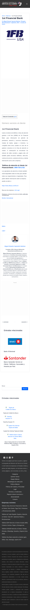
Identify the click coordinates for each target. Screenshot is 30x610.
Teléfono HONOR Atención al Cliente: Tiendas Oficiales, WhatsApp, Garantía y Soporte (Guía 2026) (14, 531)
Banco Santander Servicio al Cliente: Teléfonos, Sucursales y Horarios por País (14, 364)
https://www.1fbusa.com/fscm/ (10, 185)
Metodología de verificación (15, 481)
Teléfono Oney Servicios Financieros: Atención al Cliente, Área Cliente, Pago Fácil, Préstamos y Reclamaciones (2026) (14, 508)
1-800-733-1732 (19, 167)
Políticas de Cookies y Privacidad (15, 486)
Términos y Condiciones (15, 492)
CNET (3, 231)
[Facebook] (4, 458)
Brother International (7, 198)
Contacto (15, 499)
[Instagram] (7, 458)
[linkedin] (10, 458)
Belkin (3, 226)
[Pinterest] (12, 458)
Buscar (3, 385)
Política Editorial (15, 484)
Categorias (15, 474)
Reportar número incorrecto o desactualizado (15, 496)
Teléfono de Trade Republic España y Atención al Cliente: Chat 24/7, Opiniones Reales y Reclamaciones (14, 517)
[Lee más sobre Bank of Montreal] (15, 341)
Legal (15, 489)
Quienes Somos (15, 476)
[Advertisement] (15, 62)
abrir (15, 116)
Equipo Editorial (15, 479)
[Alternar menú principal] (27, 4)
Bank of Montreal (9, 351)
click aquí (17, 190)
